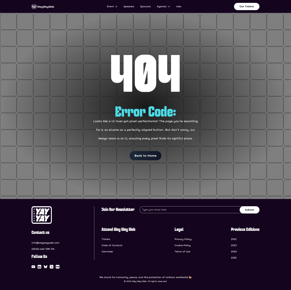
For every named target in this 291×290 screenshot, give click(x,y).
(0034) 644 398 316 (43, 249)
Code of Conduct (112, 245)
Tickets (106, 239)
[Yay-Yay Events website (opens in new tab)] (50, 215)
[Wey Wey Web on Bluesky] (45, 267)
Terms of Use (182, 251)
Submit (249, 209)
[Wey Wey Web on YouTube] (33, 267)
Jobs (178, 6)
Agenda (161, 6)
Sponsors (145, 6)
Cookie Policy (183, 245)
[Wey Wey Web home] (43, 6)
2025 (234, 257)
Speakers (129, 6)
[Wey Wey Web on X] (51, 267)
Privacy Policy (183, 239)
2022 (234, 239)
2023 (234, 245)
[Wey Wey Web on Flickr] (57, 267)
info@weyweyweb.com (45, 242)
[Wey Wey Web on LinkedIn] (39, 267)
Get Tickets (246, 6)
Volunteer (107, 251)
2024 (234, 251)
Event (110, 6)
